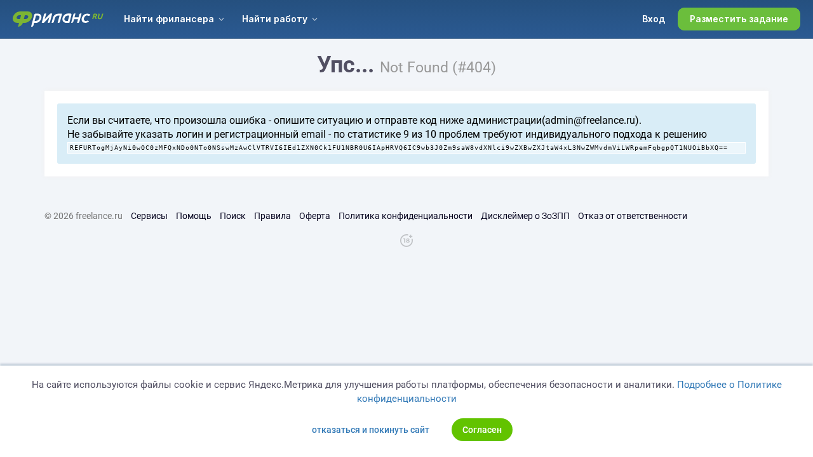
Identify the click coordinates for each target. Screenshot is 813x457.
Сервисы (149, 216)
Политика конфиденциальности (406, 216)
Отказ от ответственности (632, 216)
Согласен (482, 430)
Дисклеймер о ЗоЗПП (525, 216)
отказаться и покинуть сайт (370, 430)
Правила (272, 216)
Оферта (314, 216)
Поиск (233, 216)
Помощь (194, 216)
